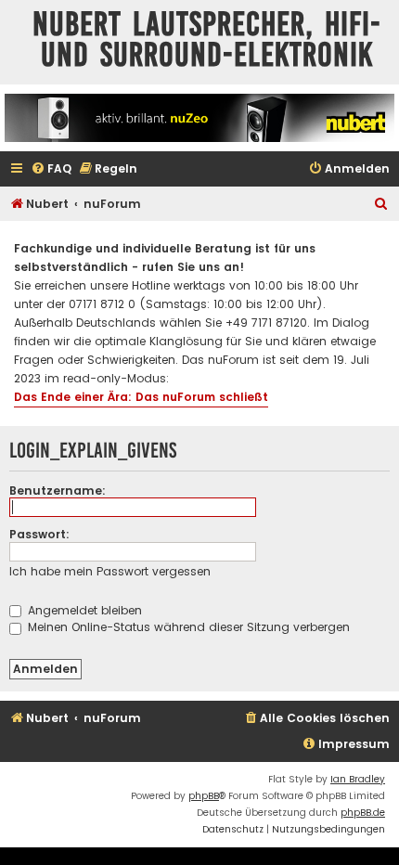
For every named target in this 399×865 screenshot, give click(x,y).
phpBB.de (363, 813)
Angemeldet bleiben (83, 610)
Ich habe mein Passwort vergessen (110, 571)
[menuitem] (51, 169)
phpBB (203, 796)
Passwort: (39, 534)
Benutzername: (57, 490)
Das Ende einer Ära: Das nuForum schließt (141, 397)
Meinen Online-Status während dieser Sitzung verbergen (187, 627)
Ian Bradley (357, 779)
